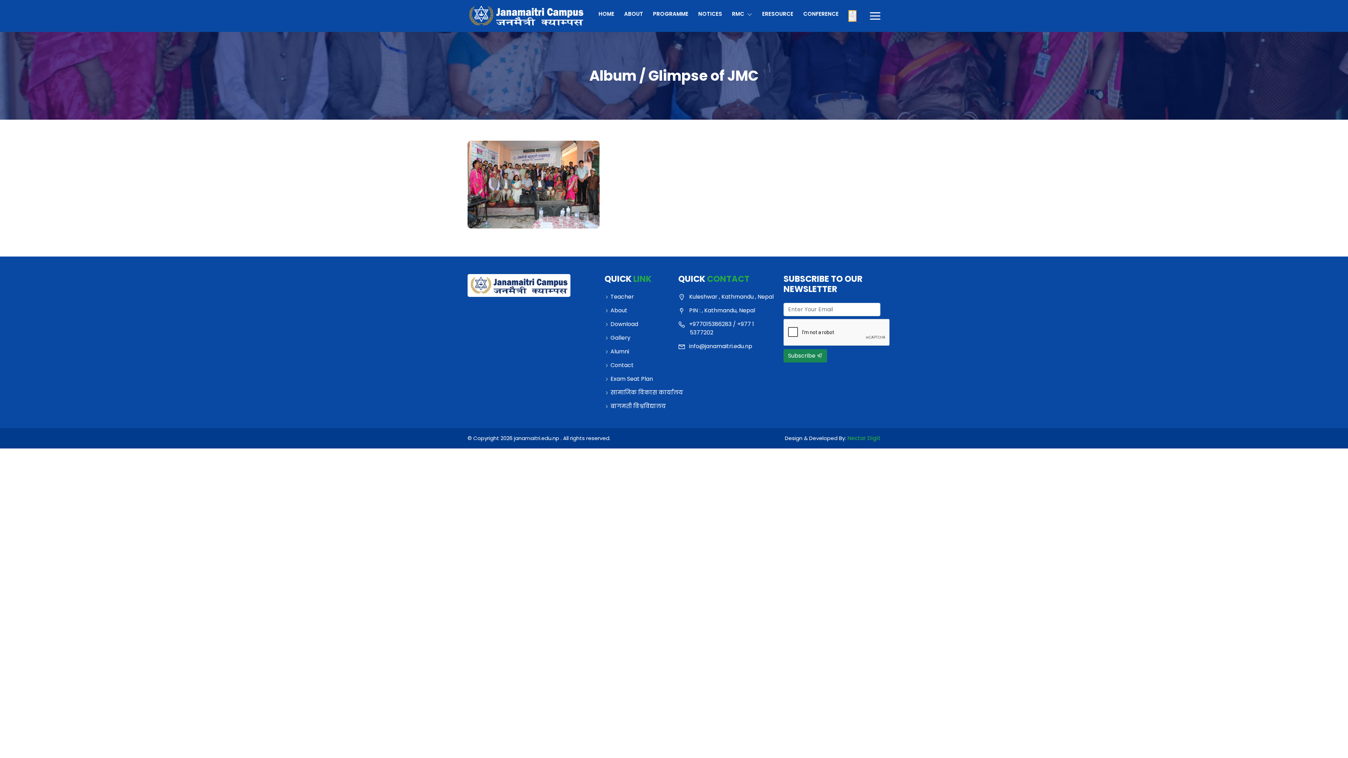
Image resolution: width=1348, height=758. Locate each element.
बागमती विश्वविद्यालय (638, 406)
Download (624, 324)
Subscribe (802, 356)
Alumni (619, 351)
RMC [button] (739, 14)
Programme (670, 14)
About (633, 14)
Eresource (777, 14)
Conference (820, 14)
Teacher (622, 297)
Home (606, 14)
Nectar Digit (863, 438)
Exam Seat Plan (631, 379)
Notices (710, 14)
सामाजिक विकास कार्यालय (640, 392)
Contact (622, 365)
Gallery (620, 338)
